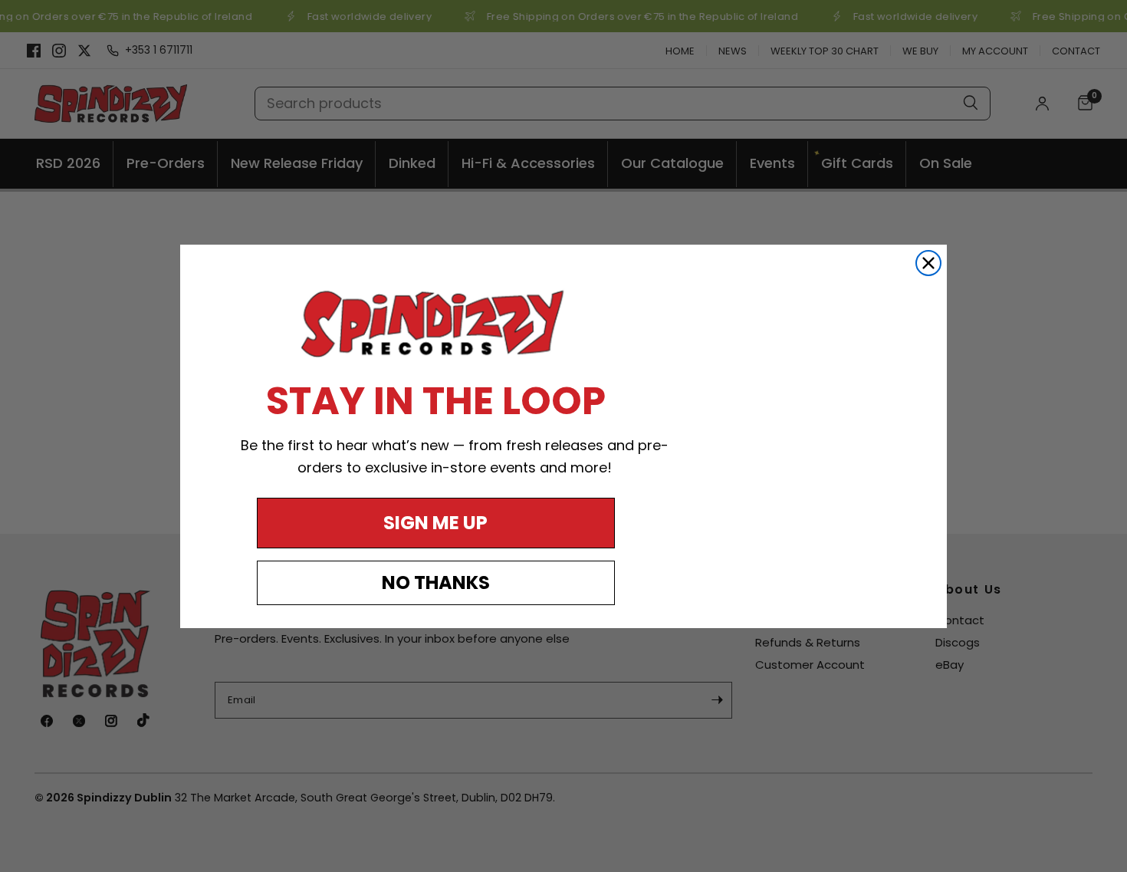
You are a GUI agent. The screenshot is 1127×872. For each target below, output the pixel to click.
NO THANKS (436, 582)
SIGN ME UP (435, 522)
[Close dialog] (928, 263)
